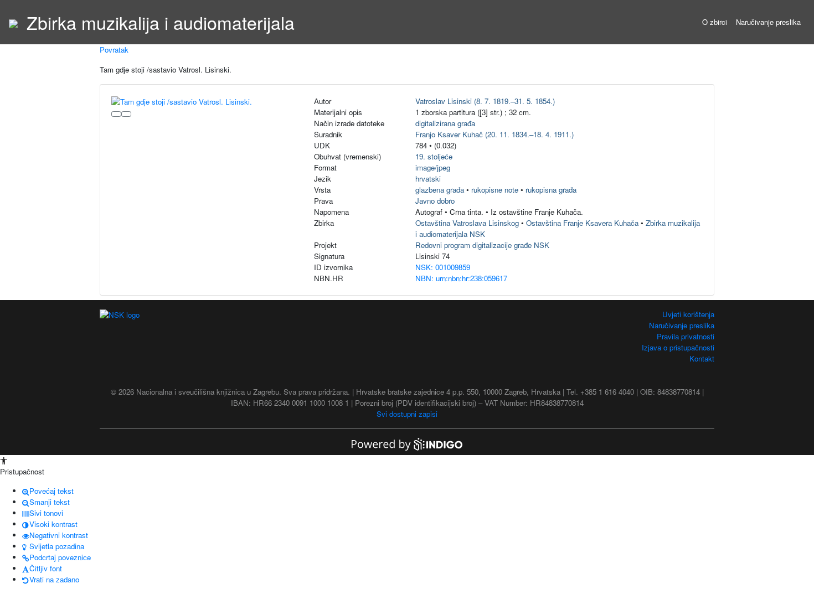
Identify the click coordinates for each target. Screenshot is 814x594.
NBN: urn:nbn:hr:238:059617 (461, 278)
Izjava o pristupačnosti (678, 347)
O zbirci (714, 22)
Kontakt (701, 358)
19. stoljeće (433, 156)
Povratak (114, 49)
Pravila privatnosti (685, 336)
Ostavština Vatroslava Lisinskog (467, 223)
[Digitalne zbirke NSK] (13, 22)
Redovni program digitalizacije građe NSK (482, 245)
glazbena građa (439, 189)
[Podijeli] (126, 114)
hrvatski (428, 178)
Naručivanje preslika (768, 22)
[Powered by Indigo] (407, 443)
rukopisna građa (551, 189)
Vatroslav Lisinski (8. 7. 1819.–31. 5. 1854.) (485, 101)
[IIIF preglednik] (116, 114)
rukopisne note (494, 189)
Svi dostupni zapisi (407, 414)
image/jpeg (432, 167)
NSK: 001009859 (442, 267)
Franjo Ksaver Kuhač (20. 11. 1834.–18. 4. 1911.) (494, 134)
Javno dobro (435, 200)
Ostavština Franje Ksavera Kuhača (582, 223)
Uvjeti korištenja (688, 314)
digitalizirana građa (445, 123)
